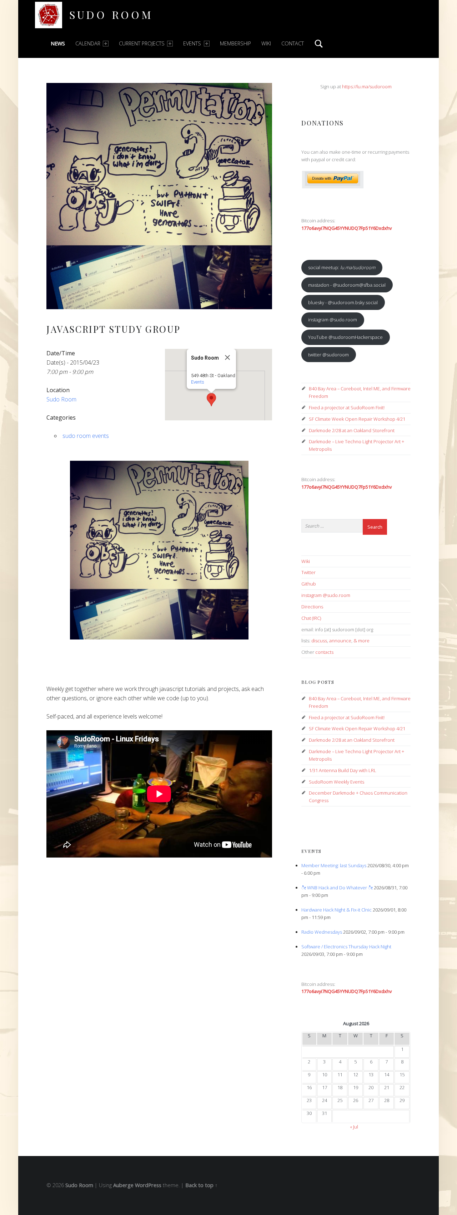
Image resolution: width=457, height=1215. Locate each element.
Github (308, 584)
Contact (292, 43)
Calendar (87, 43)
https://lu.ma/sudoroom (367, 86)
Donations (322, 123)
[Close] (227, 357)
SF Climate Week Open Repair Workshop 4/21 (357, 419)
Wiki (266, 43)
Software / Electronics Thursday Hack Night (346, 946)
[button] (211, 399)
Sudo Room (111, 14)
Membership (235, 43)
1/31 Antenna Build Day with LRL (342, 770)
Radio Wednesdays (321, 932)
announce (340, 640)
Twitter (308, 572)
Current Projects (142, 43)
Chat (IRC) (311, 618)
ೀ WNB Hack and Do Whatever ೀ (337, 887)
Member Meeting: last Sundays (333, 865)
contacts (324, 652)
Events (192, 43)
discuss (319, 640)
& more (361, 640)
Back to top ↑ (201, 1185)
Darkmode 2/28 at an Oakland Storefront (352, 430)
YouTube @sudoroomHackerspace (345, 337)
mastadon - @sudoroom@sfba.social (347, 285)
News (58, 43)
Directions (312, 606)
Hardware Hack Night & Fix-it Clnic (336, 910)
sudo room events (85, 436)
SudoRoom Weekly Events (336, 782)
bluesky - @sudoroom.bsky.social (343, 302)
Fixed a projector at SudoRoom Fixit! (347, 407)
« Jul (354, 1126)
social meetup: (341, 267)
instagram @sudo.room (332, 319)
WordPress (148, 1185)
